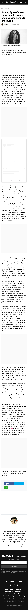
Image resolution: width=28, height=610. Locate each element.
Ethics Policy (18, 591)
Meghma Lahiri (14, 529)
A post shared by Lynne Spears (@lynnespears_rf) (15, 180)
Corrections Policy (20, 596)
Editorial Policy (9, 591)
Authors (12, 589)
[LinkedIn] (17, 585)
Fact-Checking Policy (8, 596)
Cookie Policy (17, 593)
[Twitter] (14, 585)
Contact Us (18, 589)
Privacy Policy (9, 593)
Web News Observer (14, 2)
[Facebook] (11, 585)
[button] (2, 2)
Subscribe (13, 566)
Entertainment (5, 8)
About (6, 589)
